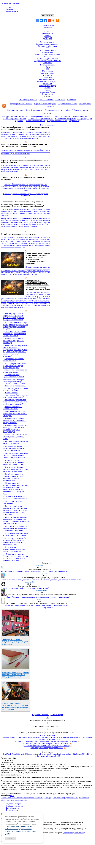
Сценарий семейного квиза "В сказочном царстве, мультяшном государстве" (47, 741)
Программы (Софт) (47, 73)
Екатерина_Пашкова (41, 590)
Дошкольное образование (47, 46)
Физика (47, 88)
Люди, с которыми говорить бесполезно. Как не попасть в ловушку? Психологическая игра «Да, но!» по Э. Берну (16, 520)
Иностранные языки (48, 50)
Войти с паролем (47, 25)
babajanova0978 (29, 582)
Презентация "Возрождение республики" (47, 748)
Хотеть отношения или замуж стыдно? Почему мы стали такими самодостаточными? (15, 455)
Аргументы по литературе (65, 119)
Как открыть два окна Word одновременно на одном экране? (25, 588)
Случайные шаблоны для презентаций (47, 715)
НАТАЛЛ (7, 754)
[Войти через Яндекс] (49, 20)
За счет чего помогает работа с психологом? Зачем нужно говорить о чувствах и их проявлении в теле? (16, 541)
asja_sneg (32, 754)
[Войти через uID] (37, 20)
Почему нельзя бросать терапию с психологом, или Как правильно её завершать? (15, 469)
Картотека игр (74, 121)
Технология (47, 84)
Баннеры (47, 798)
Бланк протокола (81, 110)
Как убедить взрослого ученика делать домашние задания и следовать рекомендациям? (13, 477)
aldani (39, 599)
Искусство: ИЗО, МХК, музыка (47, 54)
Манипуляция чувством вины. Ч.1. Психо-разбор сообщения (16, 534)
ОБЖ (48, 67)
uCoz (12, 796)
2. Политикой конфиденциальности (18, 829)
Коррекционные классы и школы (47, 61)
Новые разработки (47, 735)
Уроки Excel (60, 100)
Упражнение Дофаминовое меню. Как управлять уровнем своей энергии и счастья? (15, 402)
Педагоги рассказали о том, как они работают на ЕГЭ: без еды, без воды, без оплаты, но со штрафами (41, 580)
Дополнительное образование (47, 44)
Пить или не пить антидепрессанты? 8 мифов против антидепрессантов (13, 462)
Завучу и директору (47, 42)
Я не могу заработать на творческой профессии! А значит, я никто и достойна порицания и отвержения (25, 128)
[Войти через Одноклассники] (57, 20)
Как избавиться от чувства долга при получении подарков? (15, 497)
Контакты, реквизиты (34, 798)
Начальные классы (47, 65)
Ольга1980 (80, 754)
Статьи (8, 7)
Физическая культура (47, 86)
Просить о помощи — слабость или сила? (12, 408)
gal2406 (88, 754)
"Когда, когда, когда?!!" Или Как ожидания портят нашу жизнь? (15, 437)
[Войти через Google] (53, 20)
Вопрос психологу (47, 125)
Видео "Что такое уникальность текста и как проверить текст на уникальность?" (38, 597)
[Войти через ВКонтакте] (41, 20)
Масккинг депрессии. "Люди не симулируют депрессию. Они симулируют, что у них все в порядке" (24, 145)
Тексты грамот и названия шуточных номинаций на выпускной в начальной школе (34, 571)
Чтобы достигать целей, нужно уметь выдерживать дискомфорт (13, 341)
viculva (39, 754)
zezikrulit (57, 754)
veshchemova (40, 756)
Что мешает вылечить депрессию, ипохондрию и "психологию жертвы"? (13, 448)
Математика (47, 63)
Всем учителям (48, 94)
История (47, 56)
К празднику (48, 607)
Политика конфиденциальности (65, 798)
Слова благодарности (33, 110)
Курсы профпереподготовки (14, 119)
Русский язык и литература (47, 82)
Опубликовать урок (13, 804)
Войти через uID (47, 15)
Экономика (44, 92)
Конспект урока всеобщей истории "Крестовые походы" (47, 744)
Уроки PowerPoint (47, 100)
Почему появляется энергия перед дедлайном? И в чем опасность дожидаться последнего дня (15, 428)
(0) (26, 142)
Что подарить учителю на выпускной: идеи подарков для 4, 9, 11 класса (15, 642)
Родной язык (48, 77)
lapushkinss (45, 574)
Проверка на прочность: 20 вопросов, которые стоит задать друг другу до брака (15, 388)
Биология (47, 36)
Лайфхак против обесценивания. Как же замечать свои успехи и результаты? (15, 395)
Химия (47, 90)
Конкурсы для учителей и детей (15, 117)
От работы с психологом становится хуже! (18, 234)
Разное (52, 92)
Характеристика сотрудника (45, 104)
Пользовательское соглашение (13, 798)
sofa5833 (57, 756)
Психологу (47, 75)
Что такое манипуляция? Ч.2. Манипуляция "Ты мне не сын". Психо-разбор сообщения (15, 528)
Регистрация (47, 27)
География (47, 40)
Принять (10, 838)
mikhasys (49, 756)
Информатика (47, 52)
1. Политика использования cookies (18, 826)
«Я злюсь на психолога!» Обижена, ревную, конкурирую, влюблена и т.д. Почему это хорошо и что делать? (15, 557)
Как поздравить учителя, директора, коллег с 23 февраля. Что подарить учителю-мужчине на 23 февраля (15, 706)
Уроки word (71, 100)
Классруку (10, 9)
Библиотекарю (47, 34)
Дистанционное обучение (40, 117)
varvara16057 (48, 754)
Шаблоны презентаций (28, 100)
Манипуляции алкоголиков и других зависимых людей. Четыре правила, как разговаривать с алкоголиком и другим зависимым (37, 258)
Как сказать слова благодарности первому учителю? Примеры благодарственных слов (15, 675)
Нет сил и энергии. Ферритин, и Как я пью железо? (16, 442)
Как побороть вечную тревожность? (12, 502)
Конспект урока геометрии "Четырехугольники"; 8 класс (47, 746)
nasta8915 (24, 754)
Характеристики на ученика (21, 104)
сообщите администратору (74, 833)
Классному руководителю (47, 59)
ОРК (47, 69)
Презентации (47, 71)
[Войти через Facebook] (45, 20)
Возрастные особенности (57, 121)
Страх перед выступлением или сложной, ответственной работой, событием (14, 334)
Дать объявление (12, 808)
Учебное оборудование (82, 117)
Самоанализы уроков (15, 110)
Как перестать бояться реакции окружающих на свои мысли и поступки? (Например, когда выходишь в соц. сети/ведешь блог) (15, 510)
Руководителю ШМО (47, 79)
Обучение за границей (61, 117)
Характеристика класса (67, 104)
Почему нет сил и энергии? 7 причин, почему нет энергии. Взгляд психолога (15, 421)
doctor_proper (39, 565)
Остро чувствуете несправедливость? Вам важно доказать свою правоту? (15, 549)
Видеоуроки (47, 38)
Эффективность (12, 11)
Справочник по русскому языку (40, 119)
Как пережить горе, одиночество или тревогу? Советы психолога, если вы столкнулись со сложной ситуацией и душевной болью (37, 285)
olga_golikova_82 (68, 754)
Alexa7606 (16, 754)
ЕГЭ (47, 48)
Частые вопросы (12, 810)
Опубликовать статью (14, 806)
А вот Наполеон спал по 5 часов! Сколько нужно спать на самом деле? (15, 414)
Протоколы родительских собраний (59, 110)
